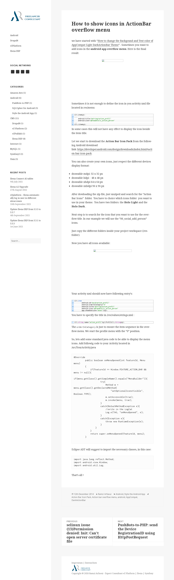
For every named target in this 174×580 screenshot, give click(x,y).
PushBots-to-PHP (20, 103)
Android (14, 35)
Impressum (77, 562)
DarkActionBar (79, 500)
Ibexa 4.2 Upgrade (19, 186)
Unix (12, 159)
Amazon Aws (16, 92)
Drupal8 (14, 40)
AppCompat (131, 497)
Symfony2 (15, 154)
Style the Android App (23, 113)
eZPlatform (15, 45)
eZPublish (17, 133)
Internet (14, 143)
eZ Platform (18, 128)
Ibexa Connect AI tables (21, 178)
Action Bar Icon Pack (81, 497)
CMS (12, 118)
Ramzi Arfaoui (104, 494)
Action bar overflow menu (104, 497)
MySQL (13, 149)
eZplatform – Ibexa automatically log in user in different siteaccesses (25, 198)
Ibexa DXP (15, 51)
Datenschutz (91, 562)
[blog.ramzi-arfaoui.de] (25, 16)
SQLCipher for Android (23, 108)
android (121, 497)
